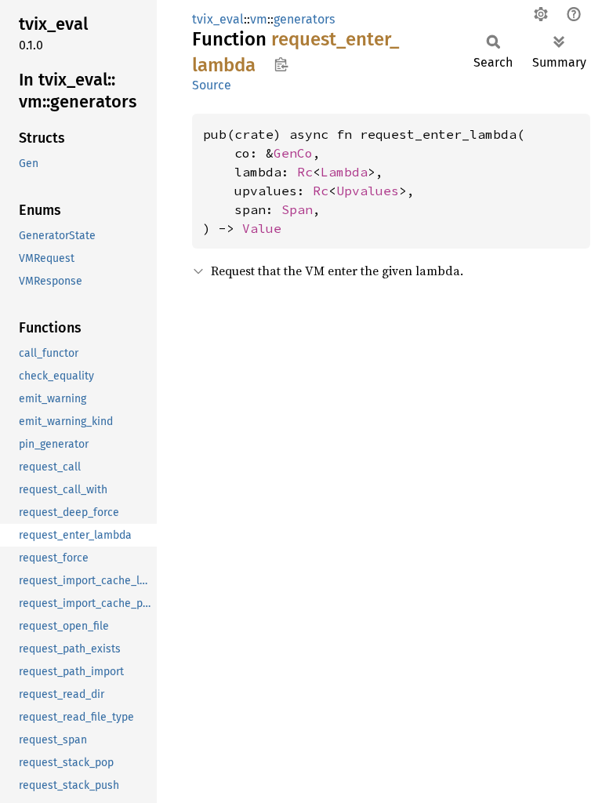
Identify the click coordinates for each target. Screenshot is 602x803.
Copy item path (281, 64)
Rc (305, 172)
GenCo (293, 153)
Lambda (344, 172)
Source (211, 85)
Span (297, 209)
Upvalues (367, 190)
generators (304, 19)
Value (261, 228)
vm (258, 19)
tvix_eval (218, 19)
